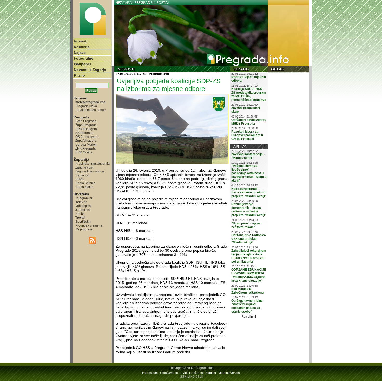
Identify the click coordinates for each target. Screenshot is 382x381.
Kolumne (82, 47)
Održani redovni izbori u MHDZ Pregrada (248, 121)
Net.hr (79, 213)
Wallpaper (82, 64)
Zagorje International (90, 171)
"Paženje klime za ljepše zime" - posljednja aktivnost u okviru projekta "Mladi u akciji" (248, 173)
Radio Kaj (82, 175)
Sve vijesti (249, 317)
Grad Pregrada (85, 121)
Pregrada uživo (86, 106)
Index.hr (81, 202)
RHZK (79, 179)
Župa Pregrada (86, 125)
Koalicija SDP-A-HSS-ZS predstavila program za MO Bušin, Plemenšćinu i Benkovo (248, 94)
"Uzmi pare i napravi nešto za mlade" (246, 225)
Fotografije (83, 58)
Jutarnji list (82, 209)
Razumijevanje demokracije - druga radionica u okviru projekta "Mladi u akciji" (248, 209)
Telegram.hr (83, 198)
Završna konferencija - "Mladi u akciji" (248, 156)
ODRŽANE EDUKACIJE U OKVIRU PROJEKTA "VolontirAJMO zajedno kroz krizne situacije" (248, 275)
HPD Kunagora (86, 129)
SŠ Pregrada (84, 132)
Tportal (80, 217)
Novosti (81, 41)
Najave (80, 52)
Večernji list (83, 206)
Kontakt (210, 373)
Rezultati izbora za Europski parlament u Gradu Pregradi (247, 135)
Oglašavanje (169, 373)
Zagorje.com (84, 167)
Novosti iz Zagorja (90, 70)
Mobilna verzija (229, 373)
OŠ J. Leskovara (86, 136)
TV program (83, 229)
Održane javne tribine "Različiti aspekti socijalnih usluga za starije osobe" (247, 306)
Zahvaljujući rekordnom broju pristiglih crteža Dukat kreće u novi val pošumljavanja (248, 256)
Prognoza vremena (88, 225)
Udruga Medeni (86, 144)
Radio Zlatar (84, 187)
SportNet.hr (83, 221)
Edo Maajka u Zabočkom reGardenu (247, 290)
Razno (79, 75)
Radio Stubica (85, 183)
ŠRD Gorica (83, 152)
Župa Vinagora (85, 140)
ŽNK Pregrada (85, 148)
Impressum (150, 373)
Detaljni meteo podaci (90, 110)
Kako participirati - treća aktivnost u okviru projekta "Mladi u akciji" (248, 192)
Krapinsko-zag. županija (92, 163)
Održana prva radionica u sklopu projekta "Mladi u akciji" (248, 238)
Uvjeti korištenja (191, 373)
